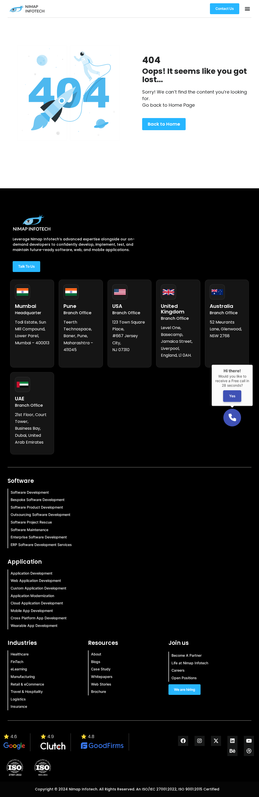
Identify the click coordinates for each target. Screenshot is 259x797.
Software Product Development (37, 507)
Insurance (19, 706)
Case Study (101, 669)
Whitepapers (102, 676)
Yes (232, 396)
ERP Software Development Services (41, 544)
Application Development (31, 573)
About (96, 654)
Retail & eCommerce (27, 684)
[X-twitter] (216, 741)
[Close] (252, 364)
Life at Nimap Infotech (189, 663)
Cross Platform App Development (39, 618)
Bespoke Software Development (37, 499)
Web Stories (101, 684)
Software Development (30, 492)
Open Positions (184, 678)
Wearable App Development (34, 625)
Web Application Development (36, 580)
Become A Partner (186, 655)
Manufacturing (23, 676)
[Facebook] (183, 741)
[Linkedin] (232, 741)
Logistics (18, 699)
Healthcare (20, 654)
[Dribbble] (249, 751)
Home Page (182, 105)
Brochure (98, 691)
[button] (247, 9)
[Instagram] (200, 741)
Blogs (95, 661)
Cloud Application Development (37, 603)
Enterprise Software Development (39, 537)
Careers (178, 670)
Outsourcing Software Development (40, 514)
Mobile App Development (32, 610)
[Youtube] (249, 741)
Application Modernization (32, 596)
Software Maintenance (29, 530)
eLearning (19, 669)
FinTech (17, 661)
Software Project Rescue (31, 522)
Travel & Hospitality (27, 691)
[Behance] (232, 751)
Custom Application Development (38, 588)
